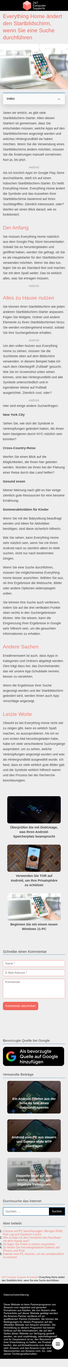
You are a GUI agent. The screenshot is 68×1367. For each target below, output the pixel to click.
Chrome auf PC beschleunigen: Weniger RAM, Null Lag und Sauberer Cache (33, 1233)
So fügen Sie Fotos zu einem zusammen (29, 1244)
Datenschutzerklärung (16, 1294)
